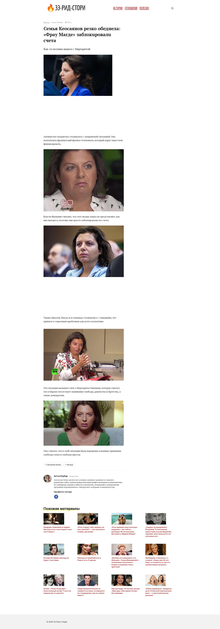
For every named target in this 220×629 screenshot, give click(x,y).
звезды (70, 464)
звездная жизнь (54, 464)
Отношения (131, 8)
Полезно (144, 8)
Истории (117, 8)
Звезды (47, 22)
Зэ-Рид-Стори (70, 8)
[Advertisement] (84, 115)
